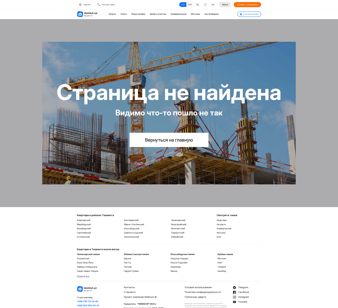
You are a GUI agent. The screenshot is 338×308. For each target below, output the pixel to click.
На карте (221, 224)
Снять (124, 14)
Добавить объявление (247, 4)
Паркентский (177, 232)
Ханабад (221, 271)
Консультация (108, 4)
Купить (112, 14)
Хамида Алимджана (87, 266)
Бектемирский (131, 220)
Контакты (129, 287)
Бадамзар (176, 266)
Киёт (219, 262)
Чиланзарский (178, 220)
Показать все (83, 276)
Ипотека (195, 14)
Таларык (221, 266)
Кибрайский (177, 236)
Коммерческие (224, 228)
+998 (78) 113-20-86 (87, 301)
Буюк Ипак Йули (85, 262)
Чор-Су (127, 262)
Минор (174, 271)
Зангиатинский (131, 236)
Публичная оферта (195, 297)
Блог (219, 236)
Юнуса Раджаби (179, 262)
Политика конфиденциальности (203, 292)
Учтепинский (83, 236)
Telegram (243, 287)
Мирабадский (84, 224)
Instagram (243, 297)
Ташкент (87, 4)
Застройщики (211, 14)
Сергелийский (84, 232)
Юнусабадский (131, 228)
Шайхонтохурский (133, 232)
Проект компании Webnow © (140, 297)
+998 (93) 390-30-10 (88, 305)
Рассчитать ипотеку (251, 14)
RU (213, 4)
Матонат (222, 258)
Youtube (242, 301)
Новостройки (138, 14)
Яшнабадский (84, 228)
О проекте (129, 292)
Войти (225, 4)
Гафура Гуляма (131, 271)
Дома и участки (158, 14)
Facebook (243, 292)
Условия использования (198, 287)
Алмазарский (83, 220)
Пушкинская (83, 258)
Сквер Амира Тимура (87, 271)
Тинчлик (128, 266)
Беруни (127, 258)
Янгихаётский (178, 228)
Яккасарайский (178, 224)
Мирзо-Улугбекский (134, 224)
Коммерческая (178, 14)
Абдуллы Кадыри (179, 258)
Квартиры (222, 220)
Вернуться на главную (169, 140)
